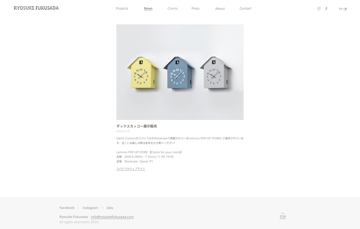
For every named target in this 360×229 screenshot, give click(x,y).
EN (340, 9)
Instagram (90, 207)
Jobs (110, 207)
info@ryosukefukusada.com (112, 216)
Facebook (66, 207)
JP (346, 9)
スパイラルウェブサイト (130, 168)
